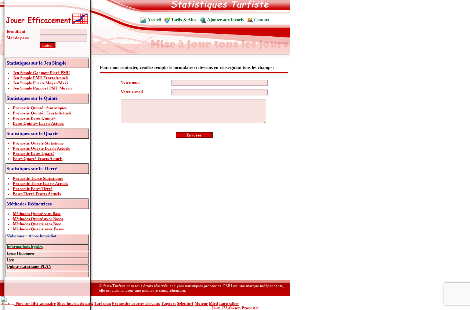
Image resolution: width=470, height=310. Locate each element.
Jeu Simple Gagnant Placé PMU (41, 72)
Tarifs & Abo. (184, 19)
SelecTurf (185, 303)
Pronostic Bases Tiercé (33, 188)
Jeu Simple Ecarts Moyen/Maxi (40, 83)
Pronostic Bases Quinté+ (34, 118)
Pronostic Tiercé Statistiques (38, 178)
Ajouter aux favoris (225, 19)
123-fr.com (231, 308)
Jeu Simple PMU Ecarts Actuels (40, 78)
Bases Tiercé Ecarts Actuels (37, 194)
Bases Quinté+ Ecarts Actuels (38, 123)
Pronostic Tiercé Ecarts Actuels (40, 183)
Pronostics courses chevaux (136, 303)
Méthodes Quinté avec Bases (38, 218)
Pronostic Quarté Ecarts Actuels (41, 148)
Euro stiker (229, 303)
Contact (261, 19)
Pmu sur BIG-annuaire (35, 303)
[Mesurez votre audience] (7, 303)
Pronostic (250, 308)
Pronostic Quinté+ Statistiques (39, 108)
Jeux (216, 308)
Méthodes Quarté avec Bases (38, 229)
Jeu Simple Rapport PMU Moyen (42, 88)
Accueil (154, 19)
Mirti (213, 303)
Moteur (201, 303)
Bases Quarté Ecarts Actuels (37, 158)
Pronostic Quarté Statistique (38, 143)
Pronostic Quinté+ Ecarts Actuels (42, 113)
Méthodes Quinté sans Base (37, 213)
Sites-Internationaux (75, 303)
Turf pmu (102, 303)
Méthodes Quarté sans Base (37, 224)
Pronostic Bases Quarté (33, 153)
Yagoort (168, 303)
